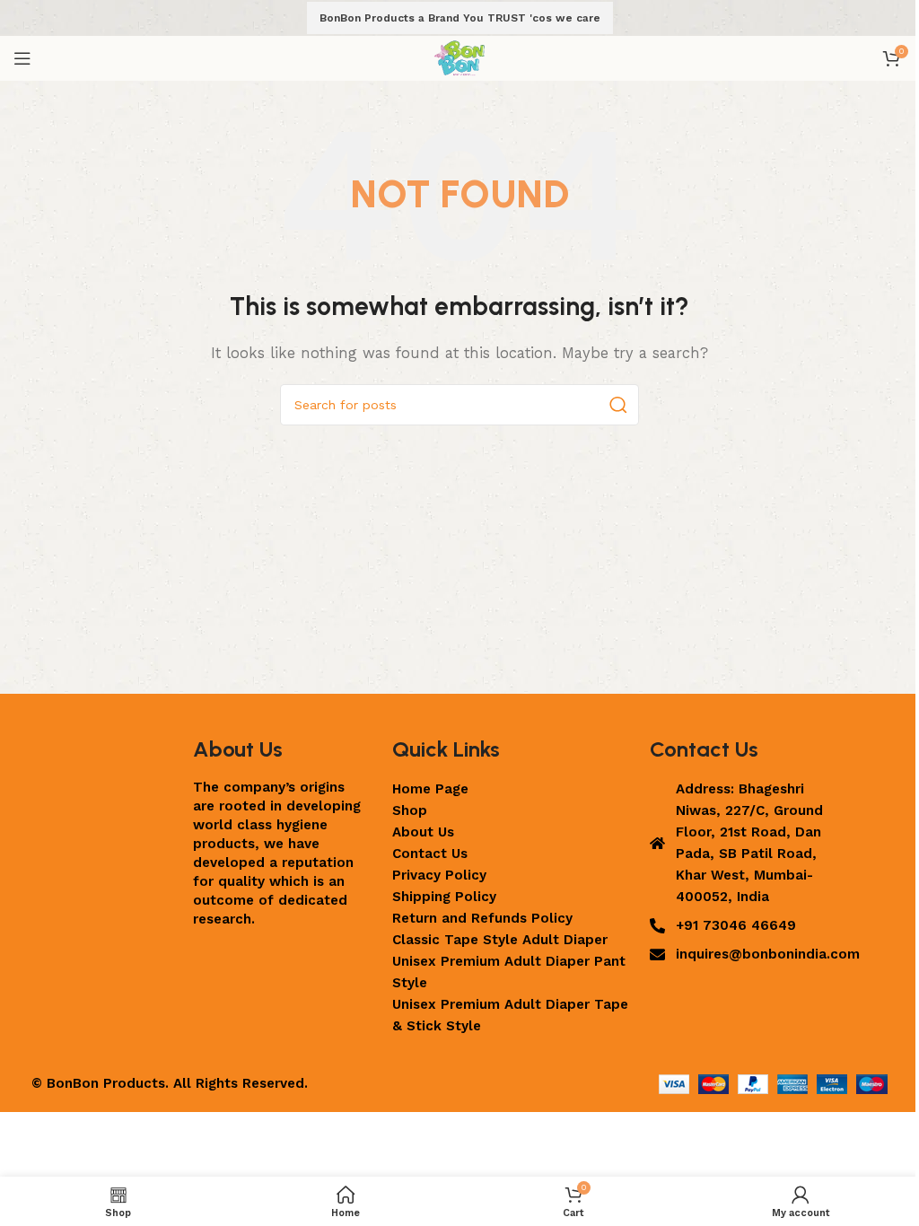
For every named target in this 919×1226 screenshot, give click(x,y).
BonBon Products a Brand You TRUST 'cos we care (459, 18)
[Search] (618, 404)
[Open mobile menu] (22, 58)
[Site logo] (459, 57)
